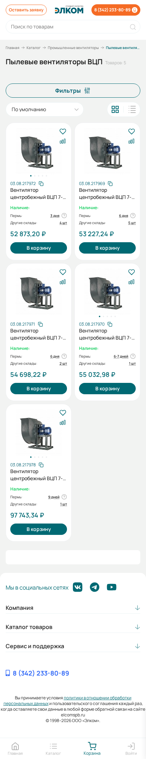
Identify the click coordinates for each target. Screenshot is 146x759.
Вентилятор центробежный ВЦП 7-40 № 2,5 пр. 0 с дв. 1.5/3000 (105, 334)
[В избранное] (62, 132)
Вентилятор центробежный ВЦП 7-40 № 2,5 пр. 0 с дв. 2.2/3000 (36, 193)
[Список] (132, 109)
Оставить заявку (26, 10)
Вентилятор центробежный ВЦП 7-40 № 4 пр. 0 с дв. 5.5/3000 (36, 475)
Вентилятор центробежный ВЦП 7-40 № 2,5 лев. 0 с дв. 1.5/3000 (105, 193)
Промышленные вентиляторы (73, 47)
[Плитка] (115, 109)
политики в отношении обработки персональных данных (67, 700)
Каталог (34, 47)
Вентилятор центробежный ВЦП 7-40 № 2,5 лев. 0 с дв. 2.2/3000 (36, 334)
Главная (12, 47)
